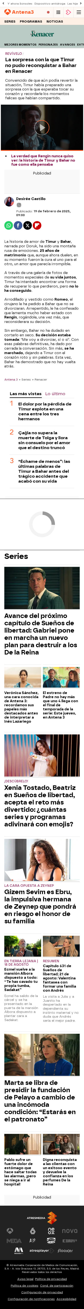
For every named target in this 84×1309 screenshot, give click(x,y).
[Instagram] (19, 205)
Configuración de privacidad (42, 1292)
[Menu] (79, 12)
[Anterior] (3, 3)
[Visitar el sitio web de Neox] (51, 1231)
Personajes (48, 44)
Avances (67, 44)
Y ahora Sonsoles (20, 3)
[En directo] (48, 12)
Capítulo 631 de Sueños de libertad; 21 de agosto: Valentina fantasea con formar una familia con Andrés (59, 978)
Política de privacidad (51, 1279)
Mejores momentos (20, 44)
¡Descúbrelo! (16, 781)
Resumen (51, 961)
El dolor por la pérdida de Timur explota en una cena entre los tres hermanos (45, 411)
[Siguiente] (81, 3)
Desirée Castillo (31, 199)
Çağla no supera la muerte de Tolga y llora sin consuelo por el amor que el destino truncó (44, 440)
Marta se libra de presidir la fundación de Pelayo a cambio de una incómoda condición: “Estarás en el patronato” (40, 1101)
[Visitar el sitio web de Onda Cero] (51, 1241)
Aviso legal (25, 1279)
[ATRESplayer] (68, 12)
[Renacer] (42, 39)
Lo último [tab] (55, 393)
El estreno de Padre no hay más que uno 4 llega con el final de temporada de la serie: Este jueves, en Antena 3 (60, 705)
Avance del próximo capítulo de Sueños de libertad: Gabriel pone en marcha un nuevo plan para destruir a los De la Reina (40, 634)
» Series (25, 379)
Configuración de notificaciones (31, 1299)
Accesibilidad (66, 1299)
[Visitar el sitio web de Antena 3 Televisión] (14, 1231)
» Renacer (39, 379)
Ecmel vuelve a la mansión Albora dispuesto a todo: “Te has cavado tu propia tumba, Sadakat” (20, 979)
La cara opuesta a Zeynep (29, 886)
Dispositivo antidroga (49, 3)
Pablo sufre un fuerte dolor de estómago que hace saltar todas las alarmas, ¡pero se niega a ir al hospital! (20, 1172)
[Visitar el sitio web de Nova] (69, 1231)
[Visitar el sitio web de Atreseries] (32, 1241)
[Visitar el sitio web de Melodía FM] (18, 1251)
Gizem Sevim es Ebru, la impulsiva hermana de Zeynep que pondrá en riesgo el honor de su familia (40, 906)
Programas (31, 21)
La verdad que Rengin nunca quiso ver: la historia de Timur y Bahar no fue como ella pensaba (43, 160)
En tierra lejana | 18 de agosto (21, 962)
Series (10, 21)
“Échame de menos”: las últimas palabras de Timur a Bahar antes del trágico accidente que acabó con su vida (44, 471)
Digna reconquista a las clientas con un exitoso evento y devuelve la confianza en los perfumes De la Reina (60, 1172)
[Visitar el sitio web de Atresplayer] (42, 1251)
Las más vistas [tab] (26, 393)
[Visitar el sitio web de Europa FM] (69, 1241)
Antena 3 (11, 379)
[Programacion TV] (58, 12)
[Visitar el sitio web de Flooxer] (65, 1251)
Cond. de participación (56, 1285)
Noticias (55, 21)
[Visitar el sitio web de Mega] (14, 1241)
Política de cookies (24, 1285)
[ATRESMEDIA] (42, 1218)
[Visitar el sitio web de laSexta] (32, 1231)
